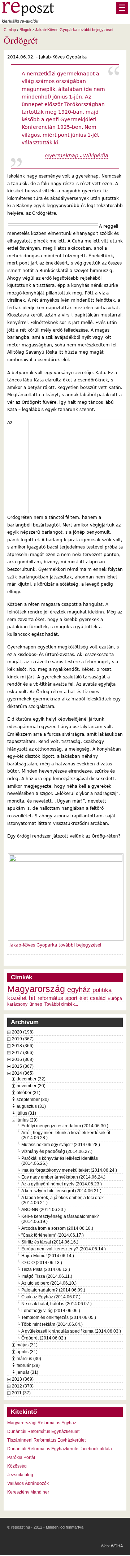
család (97, 998)
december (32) (31, 1078)
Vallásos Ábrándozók (28, 1483)
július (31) (26, 1113)
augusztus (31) (31, 1106)
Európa (115, 998)
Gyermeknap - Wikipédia (76, 155)
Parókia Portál (21, 1457)
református (50, 998)
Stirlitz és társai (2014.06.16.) (49, 1242)
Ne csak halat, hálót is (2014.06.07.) (56, 1303)
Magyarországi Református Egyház (41, 1422)
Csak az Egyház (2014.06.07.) (51, 1296)
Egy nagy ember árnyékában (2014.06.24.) (63, 1177)
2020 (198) (23, 1032)
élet (83, 998)
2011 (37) (21, 1392)
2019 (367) (23, 1038)
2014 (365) (23, 1073)
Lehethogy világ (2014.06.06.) (50, 1310)
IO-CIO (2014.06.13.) (41, 1262)
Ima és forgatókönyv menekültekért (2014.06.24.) (69, 1170)
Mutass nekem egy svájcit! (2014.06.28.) (60, 1144)
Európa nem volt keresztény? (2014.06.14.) (63, 1248)
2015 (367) (23, 1066)
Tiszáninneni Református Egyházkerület (46, 1440)
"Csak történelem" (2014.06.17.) (52, 1235)
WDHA (117, 1546)
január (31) (27, 1372)
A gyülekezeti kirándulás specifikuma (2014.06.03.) (71, 1331)
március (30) (29, 1358)
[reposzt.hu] (28, 15)
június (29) (27, 1120)
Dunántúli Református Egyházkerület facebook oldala (59, 1448)
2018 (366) (23, 1045)
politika (102, 989)
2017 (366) (23, 1052)
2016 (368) (23, 1059)
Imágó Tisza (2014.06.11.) (46, 1276)
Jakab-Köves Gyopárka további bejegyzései (74, 29)
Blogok (25, 29)
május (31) (27, 1344)
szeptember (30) (33, 1099)
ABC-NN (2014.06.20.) (43, 1209)
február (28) (28, 1365)
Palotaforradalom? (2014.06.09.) (53, 1290)
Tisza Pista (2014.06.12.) (45, 1269)
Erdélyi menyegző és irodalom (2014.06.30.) (64, 1125)
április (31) (27, 1351)
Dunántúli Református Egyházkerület (43, 1431)
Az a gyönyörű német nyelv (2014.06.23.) (61, 1183)
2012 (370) (23, 1386)
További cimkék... (61, 1004)
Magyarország (36, 989)
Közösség (17, 1466)
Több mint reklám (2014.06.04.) (52, 1324)
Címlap (10, 29)
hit (32, 997)
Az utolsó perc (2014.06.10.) (49, 1283)
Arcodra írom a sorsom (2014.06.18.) (57, 1228)
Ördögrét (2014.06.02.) (43, 1338)
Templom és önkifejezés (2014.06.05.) (58, 1317)
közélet (17, 997)
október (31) (28, 1092)
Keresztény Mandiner (28, 1492)
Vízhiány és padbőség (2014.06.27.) (56, 1151)
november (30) (31, 1085)
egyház (78, 989)
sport (71, 998)
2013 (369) (23, 1379)
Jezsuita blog (20, 1474)
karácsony (17, 1004)
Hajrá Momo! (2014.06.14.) (47, 1255)
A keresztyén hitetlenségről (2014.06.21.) (61, 1190)
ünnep (36, 1004)
